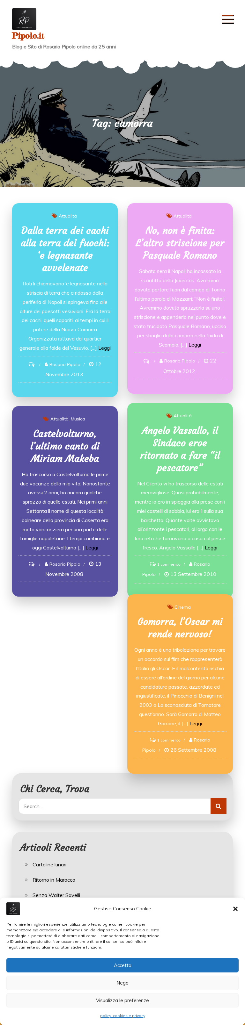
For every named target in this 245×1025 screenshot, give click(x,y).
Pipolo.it (28, 35)
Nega (122, 983)
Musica (78, 419)
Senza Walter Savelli (56, 895)
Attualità (68, 216)
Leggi (104, 348)
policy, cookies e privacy (122, 1015)
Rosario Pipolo (64, 364)
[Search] (218, 806)
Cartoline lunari (49, 864)
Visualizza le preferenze (122, 1000)
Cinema (182, 607)
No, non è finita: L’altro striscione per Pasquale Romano (180, 243)
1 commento (169, 564)
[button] (235, 909)
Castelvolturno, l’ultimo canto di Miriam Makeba (65, 446)
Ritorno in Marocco (54, 880)
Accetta (122, 965)
